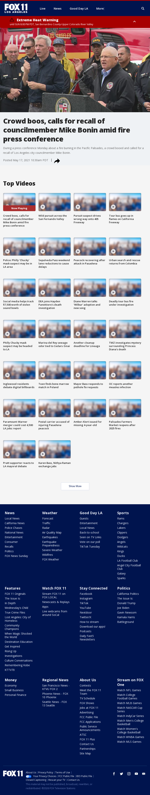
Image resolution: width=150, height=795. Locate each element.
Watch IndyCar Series (130, 716)
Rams (120, 518)
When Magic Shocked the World (18, 635)
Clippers (122, 532)
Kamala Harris (126, 617)
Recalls (9, 546)
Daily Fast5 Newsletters (87, 637)
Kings (120, 551)
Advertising (87, 712)
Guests (84, 518)
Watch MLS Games (129, 741)
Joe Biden (123, 608)
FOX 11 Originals (15, 594)
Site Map (85, 753)
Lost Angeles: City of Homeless (18, 618)
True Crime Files (15, 612)
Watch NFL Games (129, 690)
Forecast (47, 518)
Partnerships (88, 749)
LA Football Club (127, 560)
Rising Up (10, 651)
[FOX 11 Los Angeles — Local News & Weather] (17, 8)
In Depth (10, 603)
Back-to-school (89, 532)
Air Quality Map (52, 532)
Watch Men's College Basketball (130, 722)
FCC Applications (90, 722)
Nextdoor (86, 612)
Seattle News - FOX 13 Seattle (54, 703)
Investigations (13, 656)
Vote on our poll (90, 542)
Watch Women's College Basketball (128, 730)
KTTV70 (10, 670)
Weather (49, 512)
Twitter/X (85, 617)
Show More (75, 486)
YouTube (85, 608)
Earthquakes (50, 537)
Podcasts (85, 631)
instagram (129, 774)
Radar (46, 528)
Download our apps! (92, 626)
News (9, 512)
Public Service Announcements (90, 728)
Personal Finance (15, 695)
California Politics (128, 594)
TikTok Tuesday (90, 546)
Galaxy (121, 573)
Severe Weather (52, 550)
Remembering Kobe (17, 665)
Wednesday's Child (16, 608)
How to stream (89, 622)
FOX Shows (87, 703)
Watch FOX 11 (54, 588)
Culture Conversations (19, 660)
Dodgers (122, 537)
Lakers (121, 528)
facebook (114, 774)
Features (12, 588)
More (100, 8)
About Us (88, 680)
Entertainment (14, 537)
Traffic (46, 523)
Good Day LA (91, 512)
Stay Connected (93, 588)
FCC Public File (89, 717)
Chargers (123, 523)
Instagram (86, 598)
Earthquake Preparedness (51, 543)
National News (14, 532)
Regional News (55, 680)
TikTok (84, 603)
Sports (123, 512)
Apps (45, 606)
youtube (136, 774)
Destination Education (19, 642)
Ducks (121, 556)
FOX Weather (50, 559)
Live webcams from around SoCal (54, 613)
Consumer (11, 542)
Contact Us (87, 744)
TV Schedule (87, 698)
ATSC (83, 734)
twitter (121, 774)
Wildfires (47, 555)
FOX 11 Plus (87, 739)
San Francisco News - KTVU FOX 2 (56, 687)
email (144, 774)
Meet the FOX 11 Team (90, 691)
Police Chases (13, 528)
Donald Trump (126, 603)
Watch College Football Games (127, 696)
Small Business (14, 690)
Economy (11, 685)
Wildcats (122, 546)
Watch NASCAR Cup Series (129, 709)
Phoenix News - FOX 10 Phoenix (55, 695)
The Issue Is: (13, 598)
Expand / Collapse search (143, 8)
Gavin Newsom (127, 612)
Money (11, 680)
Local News (12, 518)
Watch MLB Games (129, 703)
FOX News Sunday (16, 556)
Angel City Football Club (129, 567)
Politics (9, 551)
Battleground (125, 622)
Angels (121, 542)
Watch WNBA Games (130, 737)
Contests (85, 685)
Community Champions (12, 627)
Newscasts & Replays (56, 602)
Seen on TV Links (90, 537)
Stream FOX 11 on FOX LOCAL (53, 595)
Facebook (86, 594)
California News (15, 523)
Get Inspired (12, 646)
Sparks (121, 578)
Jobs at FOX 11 (89, 708)
